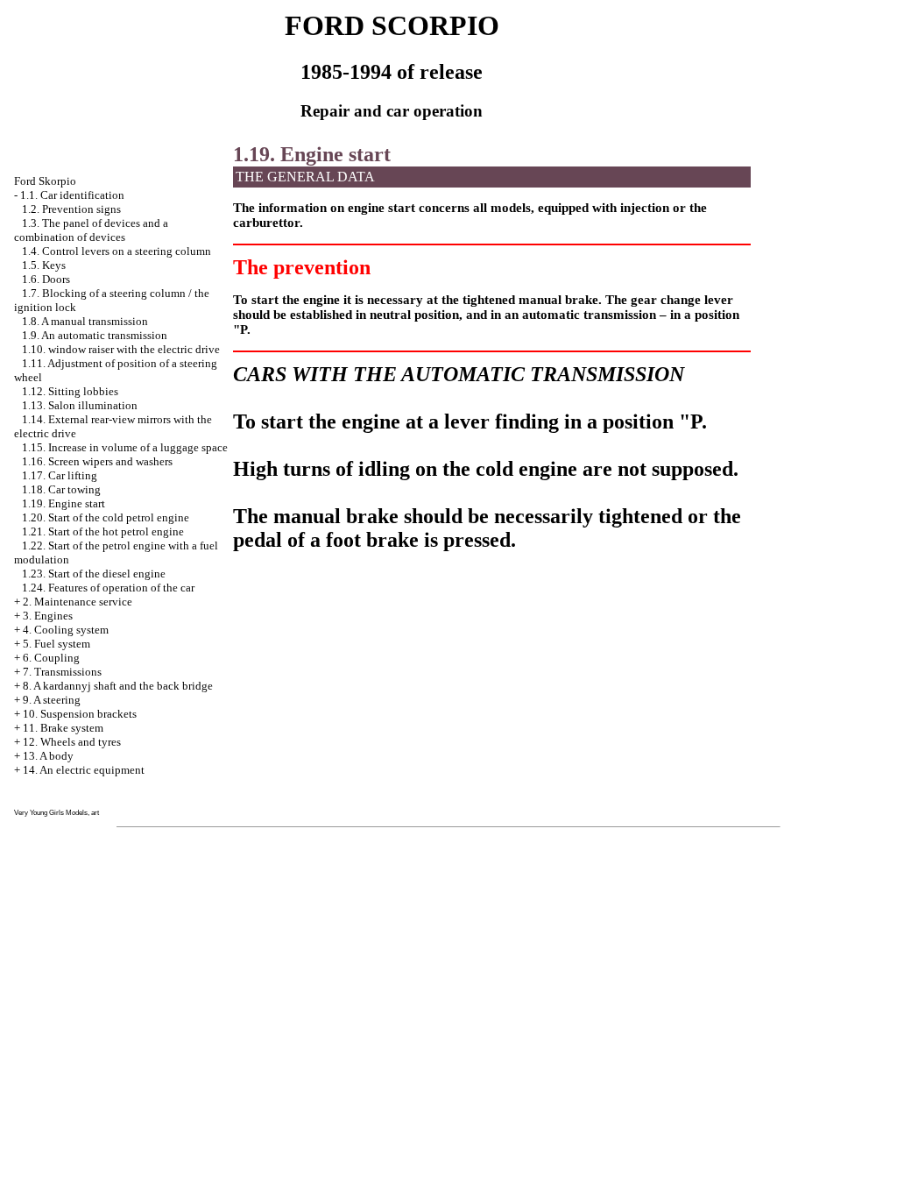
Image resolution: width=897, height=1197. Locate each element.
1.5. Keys (44, 265)
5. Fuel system (56, 643)
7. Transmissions (62, 671)
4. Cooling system (66, 629)
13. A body (48, 755)
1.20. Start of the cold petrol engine (105, 517)
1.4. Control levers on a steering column (116, 251)
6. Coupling (51, 657)
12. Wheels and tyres (72, 741)
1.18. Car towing (61, 489)
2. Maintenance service (77, 601)
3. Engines (48, 615)
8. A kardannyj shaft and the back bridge (118, 685)
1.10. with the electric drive (121, 349)
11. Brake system (63, 727)
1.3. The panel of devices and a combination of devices (91, 230)
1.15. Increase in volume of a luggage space (125, 447)
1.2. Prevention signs (71, 209)
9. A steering (52, 699)
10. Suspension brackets (80, 713)
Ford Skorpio (45, 181)
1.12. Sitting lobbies (70, 391)
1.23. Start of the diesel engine (94, 573)
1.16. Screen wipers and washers (97, 461)
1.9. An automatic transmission (94, 335)
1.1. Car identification (72, 195)
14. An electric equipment (84, 769)
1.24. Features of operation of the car (108, 587)
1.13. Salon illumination (80, 405)
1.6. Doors (46, 279)
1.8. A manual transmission (85, 321)
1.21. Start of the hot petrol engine (103, 531)
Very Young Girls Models (51, 813)
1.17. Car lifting (59, 475)
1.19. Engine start (63, 503)
